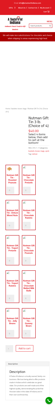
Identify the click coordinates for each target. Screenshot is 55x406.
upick (47, 151)
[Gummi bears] (29, 312)
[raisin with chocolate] (12, 274)
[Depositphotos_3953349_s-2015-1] (12, 169)
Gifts (11, 8)
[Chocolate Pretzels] (29, 169)
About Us (21, 7)
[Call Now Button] (48, 400)
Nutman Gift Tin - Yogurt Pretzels (12, 248)
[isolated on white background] (12, 239)
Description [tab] (13, 363)
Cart (45, 12)
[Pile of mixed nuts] (12, 204)
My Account (45, 7)
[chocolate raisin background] (29, 204)
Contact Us (32, 7)
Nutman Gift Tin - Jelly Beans (12, 320)
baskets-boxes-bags (18, 108)
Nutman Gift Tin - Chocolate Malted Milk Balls (29, 286)
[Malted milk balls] (29, 274)
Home (8, 108)
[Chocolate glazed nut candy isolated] (29, 239)
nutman (34, 154)
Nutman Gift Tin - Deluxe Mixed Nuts (12, 212)
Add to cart (25, 348)
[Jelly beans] (12, 312)
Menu (49, 21)
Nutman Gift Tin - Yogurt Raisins (12, 283)
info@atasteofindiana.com (30, 3)
